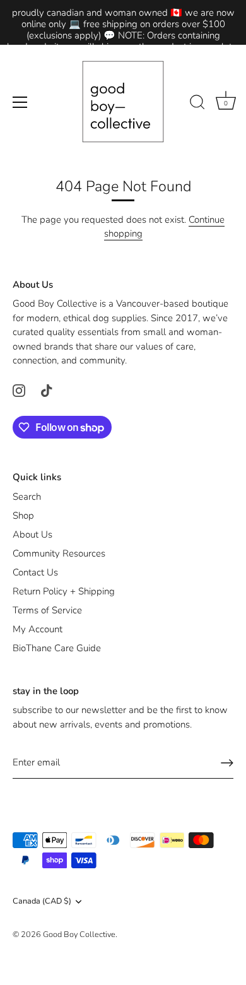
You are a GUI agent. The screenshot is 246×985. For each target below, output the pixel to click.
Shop (23, 515)
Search (27, 496)
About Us (32, 534)
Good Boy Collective (79, 934)
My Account (37, 629)
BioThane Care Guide (57, 648)
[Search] (197, 104)
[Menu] (20, 102)
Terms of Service (47, 610)
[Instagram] (19, 390)
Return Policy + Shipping (64, 591)
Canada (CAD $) (42, 902)
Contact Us (35, 572)
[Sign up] (227, 763)
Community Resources (59, 553)
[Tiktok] (46, 390)
